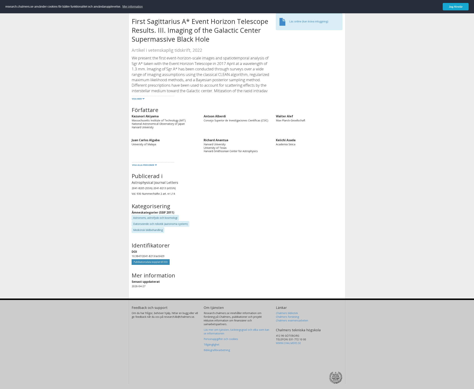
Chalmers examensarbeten (292, 320)
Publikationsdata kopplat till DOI (151, 262)
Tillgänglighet (211, 344)
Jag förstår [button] (456, 6)
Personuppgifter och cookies (221, 339)
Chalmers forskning (287, 316)
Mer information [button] (132, 6)
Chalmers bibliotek (287, 313)
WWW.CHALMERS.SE (288, 343)
